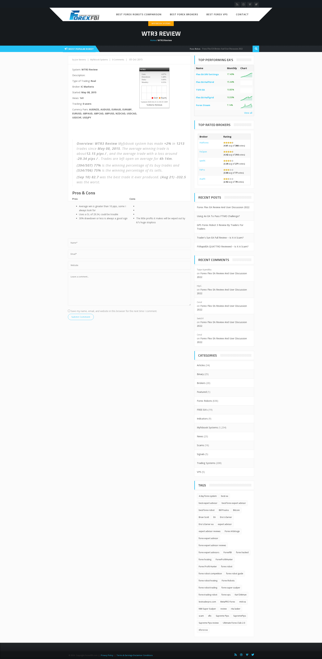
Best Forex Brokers (184, 14)
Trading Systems (206, 463)
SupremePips (239, 615)
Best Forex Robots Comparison (139, 14)
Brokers (201, 383)
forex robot (226, 566)
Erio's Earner (226, 517)
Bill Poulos (224, 510)
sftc (209, 615)
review (223, 608)
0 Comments (118, 59)
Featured (202, 391)
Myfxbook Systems (161, 23)
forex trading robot (208, 594)
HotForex (204, 142)
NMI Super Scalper (207, 608)
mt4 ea (242, 601)
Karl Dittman (241, 594)
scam (201, 615)
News (200, 436)
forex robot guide (234, 573)
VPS (199, 471)
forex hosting (205, 559)
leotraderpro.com (207, 601)
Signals (201, 454)
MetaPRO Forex (227, 601)
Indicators (202, 418)
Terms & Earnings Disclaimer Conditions (135, 655)
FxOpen (203, 151)
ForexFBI (228, 552)
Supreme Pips (222, 615)
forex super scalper (231, 587)
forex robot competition (210, 573)
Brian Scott (204, 517)
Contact (242, 14)
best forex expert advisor (234, 503)
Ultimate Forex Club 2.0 (234, 622)
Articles (201, 365)
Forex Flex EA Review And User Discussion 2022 (214, 49)
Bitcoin (236, 510)
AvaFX (202, 178)
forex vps (226, 594)
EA (214, 517)
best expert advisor (208, 503)
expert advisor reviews (209, 531)
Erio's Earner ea (206, 524)
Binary (200, 374)
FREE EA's (202, 409)
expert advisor (225, 524)
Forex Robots (186, 49)
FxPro (202, 169)
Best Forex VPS (217, 14)
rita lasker (235, 608)
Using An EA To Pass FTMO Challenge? (218, 216)
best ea (224, 496)
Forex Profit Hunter (208, 566)
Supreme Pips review (209, 622)
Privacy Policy (107, 655)
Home (153, 40)
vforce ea (203, 629)
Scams (200, 445)
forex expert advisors (209, 552)
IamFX (202, 160)
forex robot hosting (208, 580)
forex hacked (242, 552)
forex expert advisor (208, 538)
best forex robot (206, 510)
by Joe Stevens (79, 59)
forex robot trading (208, 587)
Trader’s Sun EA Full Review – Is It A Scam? (220, 237)
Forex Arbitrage (232, 531)
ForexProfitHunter (224, 559)
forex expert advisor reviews (212, 545)
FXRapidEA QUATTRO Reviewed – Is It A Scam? (223, 246)
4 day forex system (208, 496)
